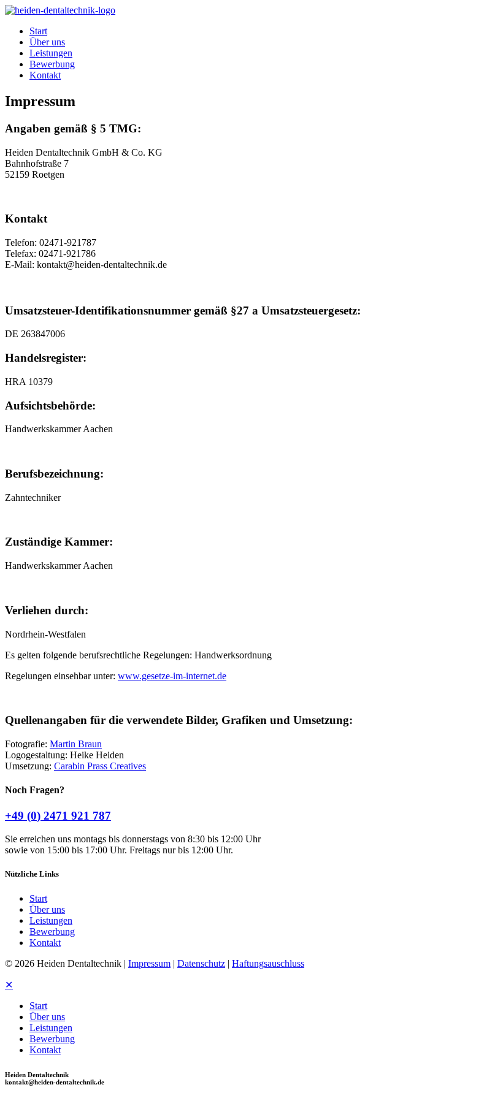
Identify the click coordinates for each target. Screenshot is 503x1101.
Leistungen (50, 920)
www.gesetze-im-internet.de (172, 676)
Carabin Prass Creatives (100, 766)
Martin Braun (76, 744)
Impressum (149, 963)
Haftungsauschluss (268, 963)
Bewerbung (52, 931)
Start (38, 898)
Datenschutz (201, 963)
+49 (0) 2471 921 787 (58, 815)
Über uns (47, 909)
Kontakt (45, 942)
